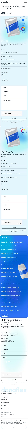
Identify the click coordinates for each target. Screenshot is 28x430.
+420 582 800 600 (5, 391)
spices (9, 13)
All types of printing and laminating (9, 52)
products (4, 399)
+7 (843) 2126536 (7, 340)
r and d (4, 315)
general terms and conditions (7, 414)
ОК (14, 427)
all (3, 13)
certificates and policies (6, 412)
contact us (4, 408)
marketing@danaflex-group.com (8, 335)
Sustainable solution (6, 68)
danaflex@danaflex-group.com (8, 393)
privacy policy (4, 416)
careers (3, 405)
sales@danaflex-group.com (7, 341)
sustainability (5, 402)
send (14, 118)
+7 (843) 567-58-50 (8, 334)
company (4, 397)
